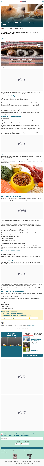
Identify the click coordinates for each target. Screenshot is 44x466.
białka (30, 128)
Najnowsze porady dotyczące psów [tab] (38, 334)
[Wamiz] (24, 1)
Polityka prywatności (25, 461)
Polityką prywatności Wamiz (28, 450)
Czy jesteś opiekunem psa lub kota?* (22, 441)
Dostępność (30, 463)
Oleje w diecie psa (5, 306)
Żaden (27, 443)
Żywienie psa (11, 28)
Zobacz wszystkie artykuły (32, 355)
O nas (5, 461)
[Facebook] (8, 335)
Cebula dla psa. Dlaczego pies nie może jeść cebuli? (13, 313)
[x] (10, 335)
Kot (23, 443)
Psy (7, 28)
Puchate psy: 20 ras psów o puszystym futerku (36, 350)
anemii (12, 238)
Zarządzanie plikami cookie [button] (18, 463)
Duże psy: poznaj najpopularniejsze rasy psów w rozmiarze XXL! (37, 345)
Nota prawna (36, 461)
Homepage (4, 28)
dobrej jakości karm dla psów (22, 99)
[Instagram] (12, 335)
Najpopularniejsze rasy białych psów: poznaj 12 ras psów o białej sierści (36, 339)
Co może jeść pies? (34, 318)
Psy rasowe (32, 347)
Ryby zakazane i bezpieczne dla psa (21, 318)
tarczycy (29, 123)
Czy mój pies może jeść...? (19, 28)
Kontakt (16, 461)
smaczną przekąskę (32, 109)
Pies (18, 443)
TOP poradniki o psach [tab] (27, 334)
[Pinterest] (15, 335)
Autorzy (10, 461)
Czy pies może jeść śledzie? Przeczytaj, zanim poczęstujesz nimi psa (17, 315)
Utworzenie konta (22, 448)
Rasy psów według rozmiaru (35, 342)
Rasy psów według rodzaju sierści (36, 336)
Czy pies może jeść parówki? (7, 308)
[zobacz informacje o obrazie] (42, 5)
